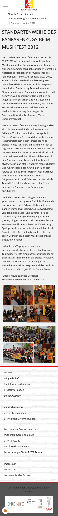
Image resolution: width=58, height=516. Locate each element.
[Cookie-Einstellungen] (5, 510)
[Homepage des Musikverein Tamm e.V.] (29, 5)
